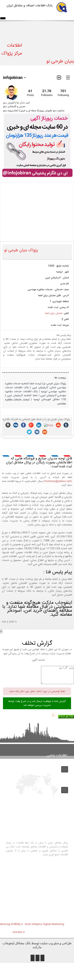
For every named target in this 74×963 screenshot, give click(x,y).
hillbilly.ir (18, 924)
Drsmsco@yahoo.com (58, 481)
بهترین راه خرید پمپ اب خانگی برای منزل (37, 878)
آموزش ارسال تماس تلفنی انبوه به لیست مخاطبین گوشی (37, 913)
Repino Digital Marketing (49, 924)
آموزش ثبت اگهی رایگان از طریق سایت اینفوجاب (37, 896)
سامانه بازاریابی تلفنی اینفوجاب (41, 889)
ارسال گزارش (66, 716)
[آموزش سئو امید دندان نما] (37, 177)
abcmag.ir (6, 924)
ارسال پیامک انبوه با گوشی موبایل (39, 884)
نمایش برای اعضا (54, 313)
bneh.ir (29, 924)
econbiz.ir (19, 932)
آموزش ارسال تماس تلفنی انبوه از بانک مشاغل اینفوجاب (37, 905)
